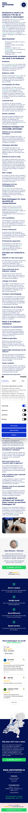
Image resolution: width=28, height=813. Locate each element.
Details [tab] (14, 380)
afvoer (20, 22)
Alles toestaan (14, 425)
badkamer (14, 19)
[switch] (24, 410)
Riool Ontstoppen (9, 49)
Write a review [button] (8, 653)
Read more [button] (6, 672)
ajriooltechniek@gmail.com (15, 788)
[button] (14, 573)
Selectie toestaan (14, 430)
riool (3, 23)
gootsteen (13, 64)
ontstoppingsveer (8, 188)
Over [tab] (23, 380)
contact (15, 513)
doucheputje (5, 90)
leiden (10, 67)
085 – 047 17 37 (15, 787)
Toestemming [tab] (5, 380)
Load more (14, 702)
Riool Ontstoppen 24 (7, 5)
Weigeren (14, 435)
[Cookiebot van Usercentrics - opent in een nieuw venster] (20, 377)
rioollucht (4, 33)
